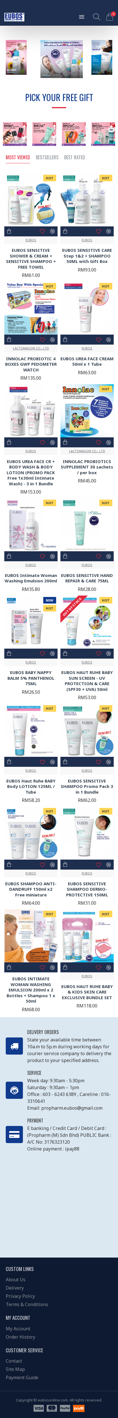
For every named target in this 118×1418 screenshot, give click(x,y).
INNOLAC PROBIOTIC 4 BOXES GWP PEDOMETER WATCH (31, 364)
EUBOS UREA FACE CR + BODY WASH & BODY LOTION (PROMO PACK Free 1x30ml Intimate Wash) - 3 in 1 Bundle (31, 472)
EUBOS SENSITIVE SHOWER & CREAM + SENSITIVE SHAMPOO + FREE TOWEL (31, 259)
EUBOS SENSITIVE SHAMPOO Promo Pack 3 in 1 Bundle (87, 786)
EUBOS (30, 240)
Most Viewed (18, 157)
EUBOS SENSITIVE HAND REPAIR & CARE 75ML (87, 578)
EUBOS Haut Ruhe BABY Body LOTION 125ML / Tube (31, 786)
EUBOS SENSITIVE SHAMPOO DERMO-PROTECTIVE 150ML (87, 889)
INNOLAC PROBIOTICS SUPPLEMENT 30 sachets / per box (87, 467)
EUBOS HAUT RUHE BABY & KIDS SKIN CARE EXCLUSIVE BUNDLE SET (87, 992)
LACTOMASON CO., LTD (31, 348)
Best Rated (74, 157)
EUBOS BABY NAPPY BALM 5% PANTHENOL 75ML (30, 678)
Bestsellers (47, 157)
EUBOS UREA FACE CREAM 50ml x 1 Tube (87, 361)
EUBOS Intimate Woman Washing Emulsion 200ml (31, 578)
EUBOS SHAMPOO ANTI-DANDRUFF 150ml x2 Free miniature (30, 889)
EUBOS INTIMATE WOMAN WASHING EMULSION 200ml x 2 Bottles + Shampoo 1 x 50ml (31, 990)
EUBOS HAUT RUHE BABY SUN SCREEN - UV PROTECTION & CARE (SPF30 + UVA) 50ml (87, 681)
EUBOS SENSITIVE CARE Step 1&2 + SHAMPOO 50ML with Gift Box (87, 256)
